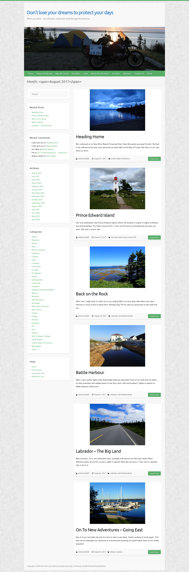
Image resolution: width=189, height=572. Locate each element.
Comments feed (38, 373)
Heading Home (90, 136)
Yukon (34, 349)
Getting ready (37, 280)
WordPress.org (38, 377)
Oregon (34, 316)
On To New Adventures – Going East (109, 529)
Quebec (119, 552)
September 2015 (38, 203)
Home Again (51, 156)
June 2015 (36, 213)
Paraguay (35, 323)
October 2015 (37, 200)
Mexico (34, 293)
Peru (33, 330)
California (35, 253)
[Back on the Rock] (117, 267)
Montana (35, 296)
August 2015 (37, 206)
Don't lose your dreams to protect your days (70, 12)
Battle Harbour (90, 372)
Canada (35, 257)
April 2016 (36, 180)
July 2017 (35, 176)
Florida (34, 276)
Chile (34, 260)
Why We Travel (62, 73)
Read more (154, 159)
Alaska (34, 237)
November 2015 (38, 196)
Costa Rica (36, 267)
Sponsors (127, 73)
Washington (36, 346)
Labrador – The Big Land (98, 451)
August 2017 (37, 173)
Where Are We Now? (100, 73)
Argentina (35, 240)
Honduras (35, 286)
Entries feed (36, 370)
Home (30, 73)
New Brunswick (117, 237)
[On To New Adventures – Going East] (117, 503)
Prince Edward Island (95, 215)
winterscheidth (83, 159)
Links (85, 73)
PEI (135, 237)
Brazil (34, 247)
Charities (116, 73)
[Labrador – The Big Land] (117, 424)
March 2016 (36, 183)
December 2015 (38, 193)
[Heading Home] (117, 110)
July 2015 (35, 210)
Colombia (35, 263)
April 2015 (36, 220)
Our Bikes (76, 73)
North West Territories (40, 306)
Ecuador (35, 270)
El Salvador (36, 273)
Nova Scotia (128, 237)
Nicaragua (36, 303)
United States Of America (120, 159)
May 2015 (36, 216)
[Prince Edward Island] (117, 188)
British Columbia (38, 250)
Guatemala (36, 283)
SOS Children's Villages (41, 336)
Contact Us (139, 73)
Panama (35, 320)
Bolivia (34, 243)
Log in (34, 367)
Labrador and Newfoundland (122, 316)
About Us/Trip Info (44, 73)
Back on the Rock (92, 293)
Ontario (113, 552)
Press (149, 73)
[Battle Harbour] (117, 346)
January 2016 (37, 190)
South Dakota (37, 340)
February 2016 (37, 186)
